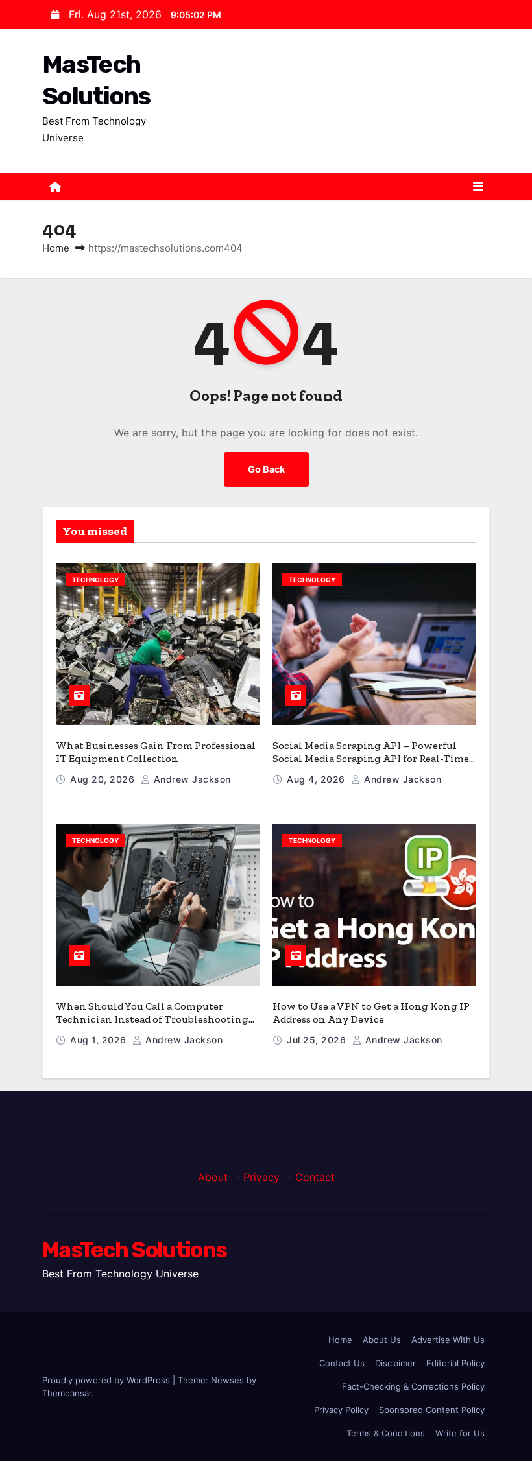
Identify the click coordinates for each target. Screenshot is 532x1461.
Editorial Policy (455, 1363)
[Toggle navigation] (478, 187)
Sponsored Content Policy (432, 1410)
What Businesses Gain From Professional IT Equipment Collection (156, 752)
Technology (95, 580)
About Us (382, 1340)
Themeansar (66, 1393)
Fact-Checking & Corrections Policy (413, 1386)
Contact (315, 1176)
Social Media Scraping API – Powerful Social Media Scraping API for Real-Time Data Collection (370, 758)
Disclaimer (395, 1363)
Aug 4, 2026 (317, 779)
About (213, 1176)
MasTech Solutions (134, 1250)
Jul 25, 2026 (318, 1039)
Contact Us (342, 1363)
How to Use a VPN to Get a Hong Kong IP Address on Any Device (371, 1012)
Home (55, 248)
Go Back (266, 469)
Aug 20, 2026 (104, 779)
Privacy (261, 1176)
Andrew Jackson (191, 779)
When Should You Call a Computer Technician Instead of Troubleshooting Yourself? (152, 1019)
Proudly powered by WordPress (107, 1380)
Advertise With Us (448, 1340)
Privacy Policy (341, 1410)
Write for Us (460, 1433)
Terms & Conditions (385, 1433)
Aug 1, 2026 (99, 1039)
